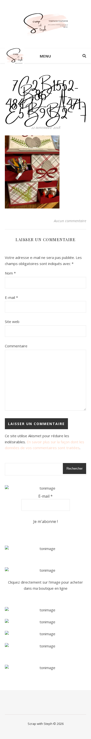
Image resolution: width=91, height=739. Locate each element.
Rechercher (74, 468)
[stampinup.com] (45, 549)
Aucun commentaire (70, 220)
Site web (12, 321)
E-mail (11, 297)
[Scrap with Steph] (45, 24)
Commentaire (16, 345)
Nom (10, 273)
